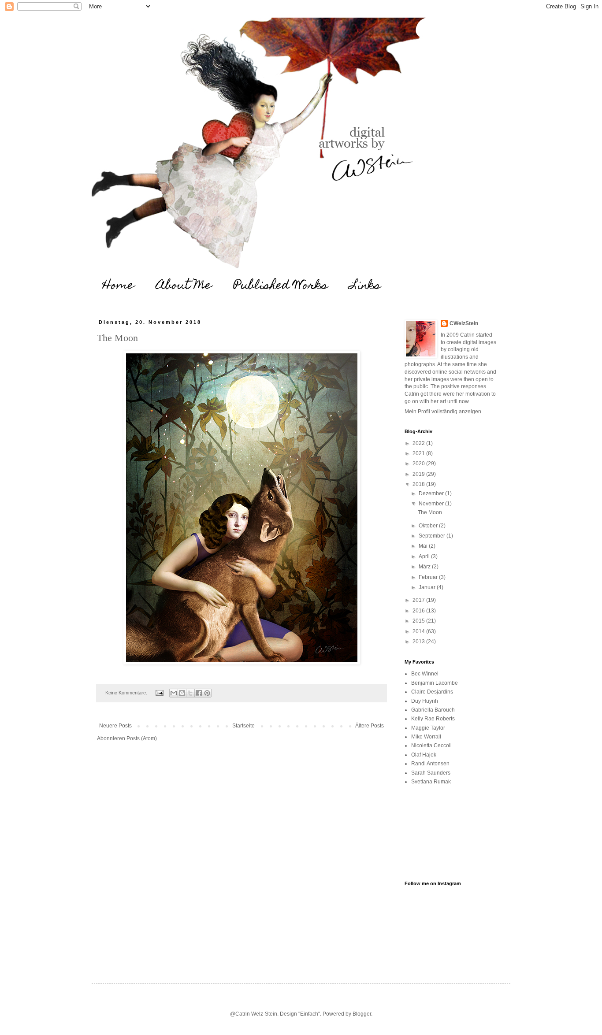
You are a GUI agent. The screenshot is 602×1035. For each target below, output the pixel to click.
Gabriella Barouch (433, 710)
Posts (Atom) (141, 738)
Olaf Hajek (423, 755)
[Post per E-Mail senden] (159, 692)
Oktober (429, 526)
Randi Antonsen (430, 763)
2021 (419, 453)
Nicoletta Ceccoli (431, 745)
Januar (428, 587)
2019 (419, 474)
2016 (419, 611)
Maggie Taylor (428, 728)
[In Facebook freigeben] (198, 693)
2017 (419, 600)
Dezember (432, 493)
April (425, 556)
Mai (424, 546)
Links (365, 286)
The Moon (117, 337)
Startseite (243, 726)
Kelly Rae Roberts (433, 719)
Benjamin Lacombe (434, 683)
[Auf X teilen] (190, 693)
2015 (419, 621)
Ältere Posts (369, 726)
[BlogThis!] (182, 693)
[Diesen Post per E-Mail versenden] (173, 693)
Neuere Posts (115, 726)
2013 (419, 641)
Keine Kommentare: (127, 692)
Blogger (362, 1014)
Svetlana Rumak (431, 782)
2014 (419, 631)
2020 (419, 463)
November (432, 504)
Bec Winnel (424, 674)
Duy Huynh (424, 701)
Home (118, 286)
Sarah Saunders (430, 773)
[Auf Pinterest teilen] (207, 693)
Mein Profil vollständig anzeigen (443, 411)
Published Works (281, 286)
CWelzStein (464, 323)
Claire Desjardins (432, 692)
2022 (419, 443)
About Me (184, 286)
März (425, 567)
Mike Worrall (426, 737)
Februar (429, 577)
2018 (419, 484)
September (432, 536)
